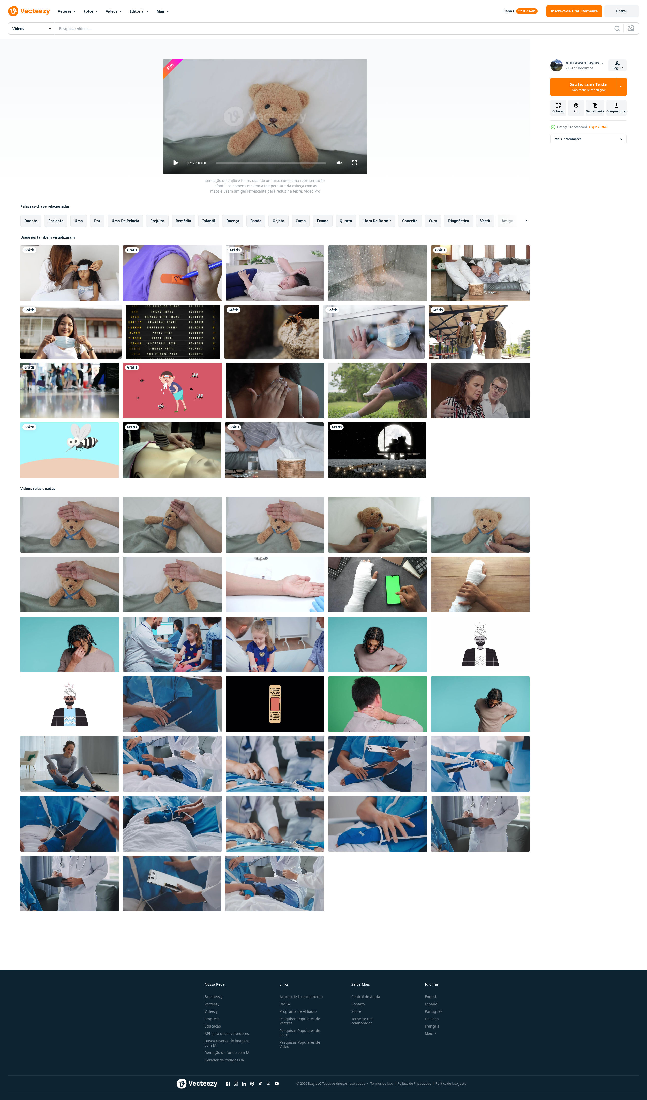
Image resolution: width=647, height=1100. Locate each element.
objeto (278, 220)
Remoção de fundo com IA (227, 1052)
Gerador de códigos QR (224, 1060)
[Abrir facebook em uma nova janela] (228, 1084)
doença (232, 220)
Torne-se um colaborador (362, 1020)
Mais (161, 11)
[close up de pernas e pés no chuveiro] (377, 273)
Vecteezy (212, 1004)
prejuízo (157, 220)
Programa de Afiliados (298, 1011)
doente (30, 220)
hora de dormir (377, 220)
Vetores (64, 11)
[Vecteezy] (29, 11)
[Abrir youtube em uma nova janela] (277, 1084)
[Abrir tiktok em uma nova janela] (260, 1084)
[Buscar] (617, 28)
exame (322, 220)
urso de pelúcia (125, 220)
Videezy (211, 1011)
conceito (410, 220)
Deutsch (432, 1018)
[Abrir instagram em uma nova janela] (236, 1084)
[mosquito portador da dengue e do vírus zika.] (172, 390)
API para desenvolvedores (227, 1033)
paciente (55, 220)
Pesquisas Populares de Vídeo (300, 1044)
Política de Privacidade (414, 1083)
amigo (507, 220)
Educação (213, 1026)
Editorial (137, 11)
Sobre (356, 1011)
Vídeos (111, 11)
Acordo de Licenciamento (301, 996)
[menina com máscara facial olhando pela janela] (374, 332)
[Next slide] (522, 221)
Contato (358, 1004)
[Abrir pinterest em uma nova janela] (252, 1084)
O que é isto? (598, 127)
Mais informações (568, 139)
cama (301, 220)
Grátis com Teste (588, 86)
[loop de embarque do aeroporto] (173, 332)
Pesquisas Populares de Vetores (300, 1020)
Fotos (89, 11)
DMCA (285, 1004)
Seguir (618, 68)
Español (431, 1004)
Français (432, 1026)
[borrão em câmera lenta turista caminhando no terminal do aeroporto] (69, 390)
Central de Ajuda (365, 996)
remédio (183, 220)
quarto (346, 220)
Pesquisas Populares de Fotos (300, 1032)
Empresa (212, 1018)
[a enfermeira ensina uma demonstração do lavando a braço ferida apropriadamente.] (275, 584)
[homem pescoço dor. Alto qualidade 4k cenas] (377, 704)
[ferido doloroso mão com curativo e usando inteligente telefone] (377, 584)
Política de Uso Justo (451, 1083)
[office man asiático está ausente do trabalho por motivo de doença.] (480, 273)
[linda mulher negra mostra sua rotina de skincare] (275, 390)
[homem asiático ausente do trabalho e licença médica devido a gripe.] (274, 450)
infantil (208, 220)
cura (433, 220)
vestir (485, 220)
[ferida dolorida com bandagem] (480, 584)
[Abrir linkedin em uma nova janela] (244, 1084)
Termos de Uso (381, 1083)
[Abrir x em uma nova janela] (268, 1084)
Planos (508, 11)
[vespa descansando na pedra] (271, 332)
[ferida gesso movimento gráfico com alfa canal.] (275, 704)
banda (255, 220)
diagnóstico (458, 220)
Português (433, 1011)
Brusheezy (213, 996)
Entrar (621, 11)
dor (97, 220)
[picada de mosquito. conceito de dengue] (69, 450)
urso (78, 220)
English (431, 996)
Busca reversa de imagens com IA (227, 1043)
